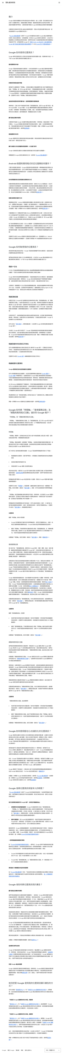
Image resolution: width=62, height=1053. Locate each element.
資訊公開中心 (28, 1050)
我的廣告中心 (19, 989)
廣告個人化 (13, 1004)
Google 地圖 (12, 375)
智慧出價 (24, 972)
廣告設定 (30, 592)
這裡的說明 (42, 401)
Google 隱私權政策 (15, 36)
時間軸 (20, 486)
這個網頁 (39, 778)
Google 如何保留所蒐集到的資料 (30, 834)
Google (4, 1050)
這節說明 (26, 128)
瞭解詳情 (45, 537)
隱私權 (17, 1050)
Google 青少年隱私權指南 (43, 44)
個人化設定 (49, 582)
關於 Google (11, 1050)
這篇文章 (38, 192)
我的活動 (18, 324)
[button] (3, 3)
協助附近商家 (19, 473)
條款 (22, 1050)
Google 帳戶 (21, 356)
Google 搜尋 (45, 373)
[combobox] (53, 1050)
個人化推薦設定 (33, 586)
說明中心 (34, 940)
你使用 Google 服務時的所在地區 (37, 989)
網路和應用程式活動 (22, 658)
